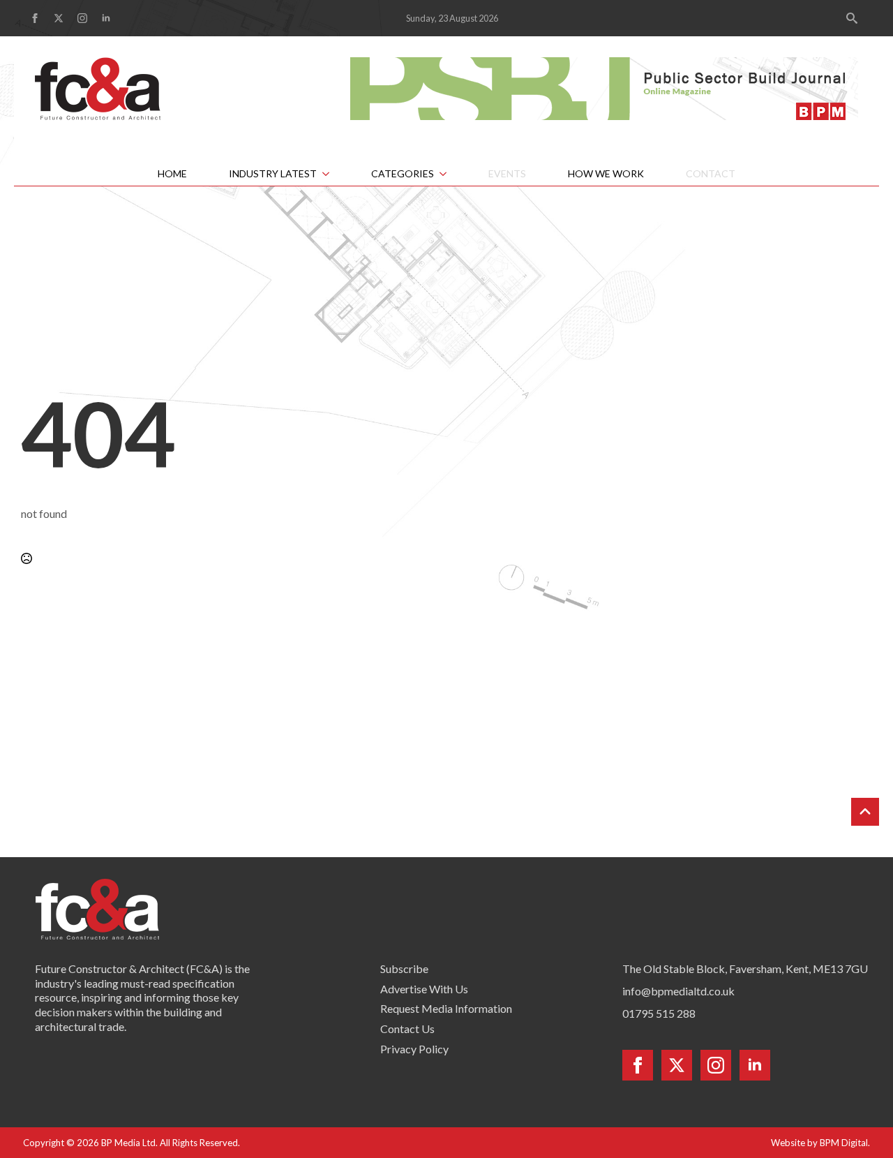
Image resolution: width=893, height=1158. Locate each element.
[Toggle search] (852, 18)
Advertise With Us (424, 988)
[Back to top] (865, 812)
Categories (402, 173)
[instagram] (82, 18)
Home (172, 173)
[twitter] (58, 18)
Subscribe (404, 968)
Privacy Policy (414, 1048)
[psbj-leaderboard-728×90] (604, 87)
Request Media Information (446, 1008)
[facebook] (35, 18)
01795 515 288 (659, 1013)
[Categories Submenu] (450, 174)
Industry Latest (273, 173)
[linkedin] (106, 18)
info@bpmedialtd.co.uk (678, 990)
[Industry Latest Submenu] (333, 174)
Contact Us (407, 1028)
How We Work (606, 173)
